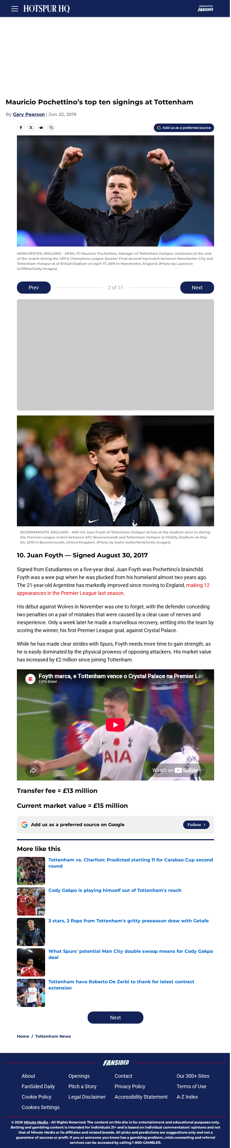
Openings (79, 1076)
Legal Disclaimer (87, 1097)
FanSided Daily (38, 1086)
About (28, 1076)
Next (197, 288)
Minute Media (36, 1122)
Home (23, 1036)
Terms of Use (191, 1086)
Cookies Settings (40, 1107)
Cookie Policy (37, 1097)
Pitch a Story (82, 1086)
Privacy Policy (130, 1086)
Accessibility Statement (141, 1097)
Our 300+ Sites (193, 1076)
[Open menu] (14, 8)
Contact (123, 1076)
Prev (34, 288)
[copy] (51, 127)
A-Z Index (187, 1097)
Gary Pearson (29, 114)
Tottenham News (53, 1036)
